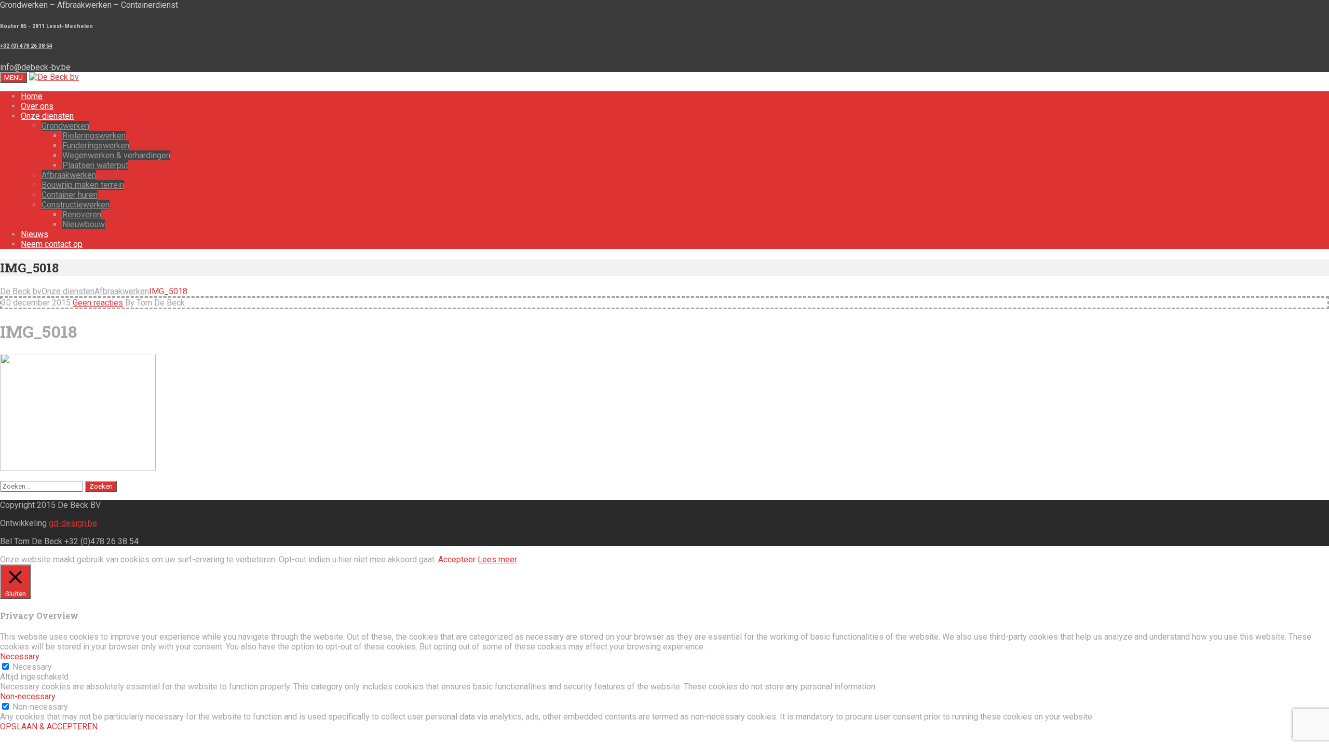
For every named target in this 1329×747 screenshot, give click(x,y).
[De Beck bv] (54, 77)
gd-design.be (73, 523)
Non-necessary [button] (28, 696)
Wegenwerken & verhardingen (116, 155)
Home (32, 96)
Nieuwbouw (83, 224)
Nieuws (34, 234)
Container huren (70, 195)
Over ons (37, 106)
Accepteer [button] (457, 559)
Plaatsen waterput (95, 165)
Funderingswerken (95, 145)
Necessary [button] (19, 656)
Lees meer (497, 559)
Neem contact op (52, 244)
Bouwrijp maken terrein (83, 185)
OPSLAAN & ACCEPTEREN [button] (49, 726)
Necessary (32, 667)
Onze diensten (47, 116)
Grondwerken (65, 126)
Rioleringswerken (94, 136)
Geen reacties (98, 303)
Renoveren (81, 214)
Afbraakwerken (69, 175)
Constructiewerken (76, 205)
